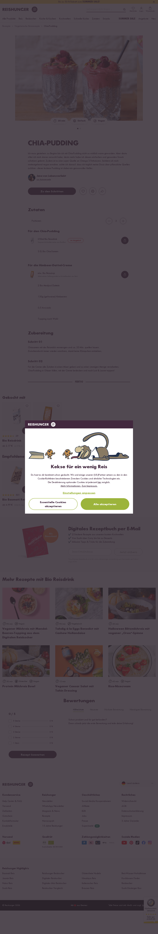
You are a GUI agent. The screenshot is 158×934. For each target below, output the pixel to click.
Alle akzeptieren (105, 504)
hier (99, 482)
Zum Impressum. (90, 486)
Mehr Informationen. (71, 486)
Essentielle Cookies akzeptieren (53, 504)
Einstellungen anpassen (79, 493)
